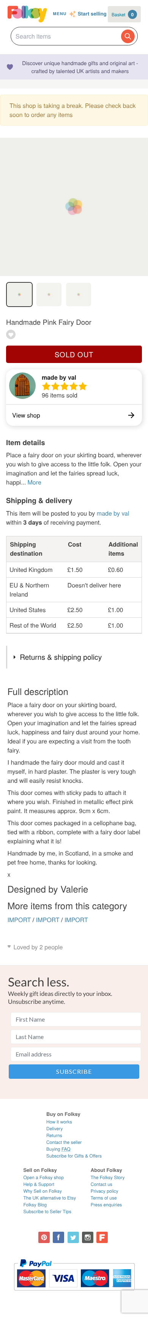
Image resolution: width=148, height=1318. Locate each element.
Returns (54, 1135)
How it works (59, 1122)
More (34, 482)
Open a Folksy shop (43, 1177)
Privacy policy (104, 1191)
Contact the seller (64, 1142)
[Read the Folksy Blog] (102, 1237)
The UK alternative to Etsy (49, 1198)
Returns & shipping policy (61, 657)
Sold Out (74, 354)
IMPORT (19, 919)
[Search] (128, 36)
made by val (59, 377)
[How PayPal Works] (74, 1294)
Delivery (54, 1128)
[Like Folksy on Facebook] (58, 1237)
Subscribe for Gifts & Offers (74, 1156)
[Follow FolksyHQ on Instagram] (87, 1237)
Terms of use (104, 1198)
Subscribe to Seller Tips (47, 1211)
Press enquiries (106, 1204)
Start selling (92, 14)
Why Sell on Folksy (42, 1191)
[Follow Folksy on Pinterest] (44, 1237)
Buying (58, 1149)
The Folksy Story (108, 1177)
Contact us (101, 1184)
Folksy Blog (35, 1204)
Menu (59, 14)
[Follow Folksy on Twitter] (73, 1237)
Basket (123, 14)
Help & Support (38, 1184)
